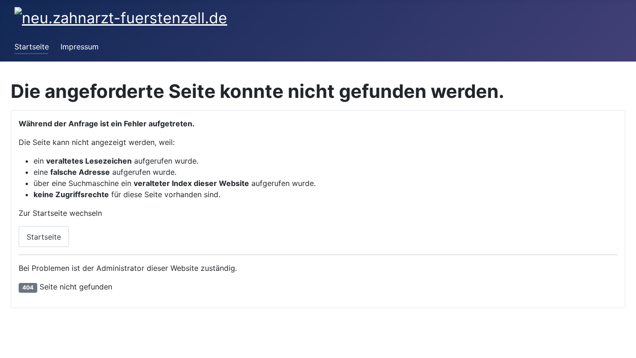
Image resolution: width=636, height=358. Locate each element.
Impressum (80, 46)
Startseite (31, 46)
